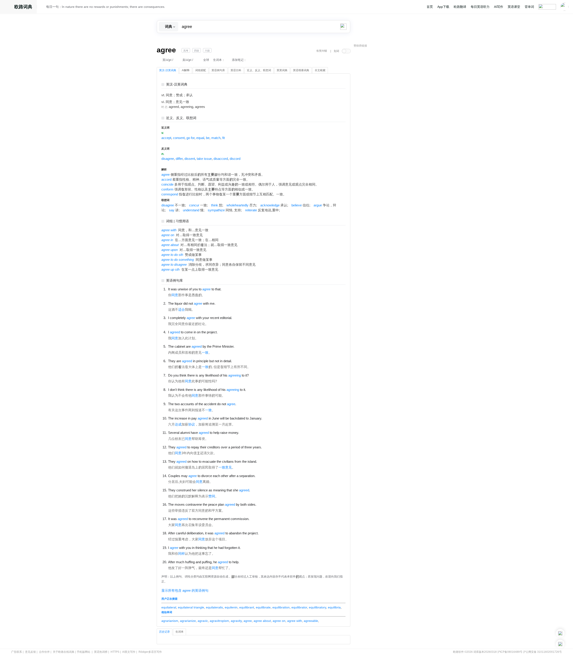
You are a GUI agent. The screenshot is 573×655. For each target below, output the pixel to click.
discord (235, 159)
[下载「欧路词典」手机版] (560, 633)
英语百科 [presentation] (236, 70)
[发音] (43, 7)
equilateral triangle (191, 607)
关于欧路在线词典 (63, 651)
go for (190, 138)
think (214, 205)
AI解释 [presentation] (186, 70)
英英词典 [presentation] (282, 70)
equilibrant (246, 607)
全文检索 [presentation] (320, 70)
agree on (279, 621)
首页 (430, 7)
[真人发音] (229, 289)
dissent (189, 159)
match (215, 138)
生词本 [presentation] (179, 631)
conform (167, 189)
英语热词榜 (100, 651)
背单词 (529, 7)
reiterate (251, 210)
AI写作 (498, 7)
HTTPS (115, 651)
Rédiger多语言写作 (150, 651)
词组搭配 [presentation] (200, 70)
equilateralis (214, 607)
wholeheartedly (237, 205)
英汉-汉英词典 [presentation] (167, 70)
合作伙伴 (44, 651)
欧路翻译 (460, 7)
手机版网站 (83, 651)
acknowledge (270, 205)
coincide (167, 184)
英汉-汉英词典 (176, 84)
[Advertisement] (387, 117)
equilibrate (263, 607)
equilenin (231, 607)
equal (200, 138)
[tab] (168, 70)
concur (194, 205)
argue (318, 205)
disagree (167, 159)
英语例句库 (174, 280)
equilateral (168, 607)
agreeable (311, 621)
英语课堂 (514, 7)
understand (191, 210)
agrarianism (169, 621)
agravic (203, 621)
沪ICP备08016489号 (509, 651)
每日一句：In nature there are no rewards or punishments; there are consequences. (105, 7)
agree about (262, 621)
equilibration (281, 607)
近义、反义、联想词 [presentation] (259, 70)
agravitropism (219, 621)
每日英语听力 (480, 7)
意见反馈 (30, 651)
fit (223, 138)
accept (166, 138)
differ (179, 159)
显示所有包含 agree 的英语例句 (184, 590)
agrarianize (188, 621)
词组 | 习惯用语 (177, 221)
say (171, 210)
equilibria (334, 607)
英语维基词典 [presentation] (301, 70)
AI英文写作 (128, 651)
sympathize (216, 210)
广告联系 (16, 651)
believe (296, 205)
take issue (204, 159)
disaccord (221, 159)
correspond (169, 194)
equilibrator (299, 607)
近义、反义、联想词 (181, 118)
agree (165, 174)
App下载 (443, 7)
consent (179, 138)
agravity (236, 621)
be (208, 138)
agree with (294, 621)
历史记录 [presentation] (164, 631)
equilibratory (317, 607)
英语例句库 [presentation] (218, 70)
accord (166, 179)
